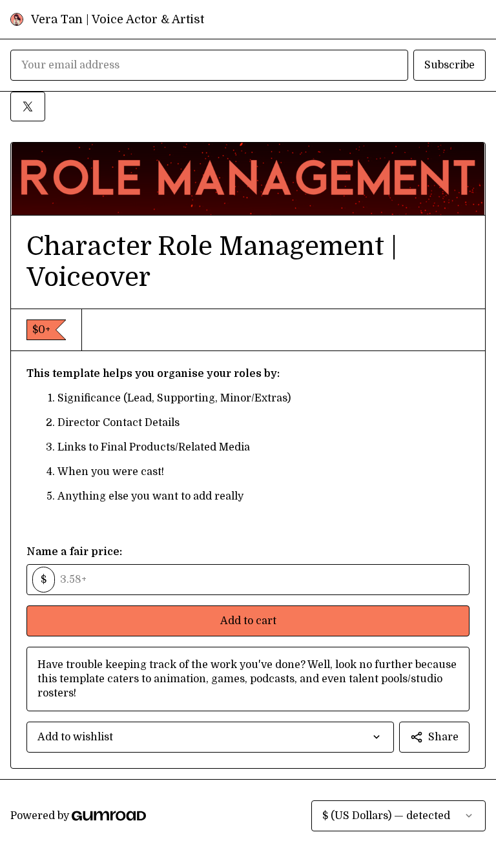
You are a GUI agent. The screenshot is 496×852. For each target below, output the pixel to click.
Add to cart (248, 621)
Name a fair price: (74, 552)
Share (443, 737)
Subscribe (449, 65)
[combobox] (210, 737)
